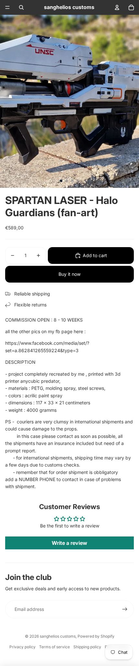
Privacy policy (22, 646)
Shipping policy (87, 646)
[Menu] (7, 7)
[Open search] (21, 7)
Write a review (69, 543)
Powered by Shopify (96, 636)
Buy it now (69, 274)
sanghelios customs (58, 636)
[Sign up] (125, 609)
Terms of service (54, 646)
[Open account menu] (117, 7)
